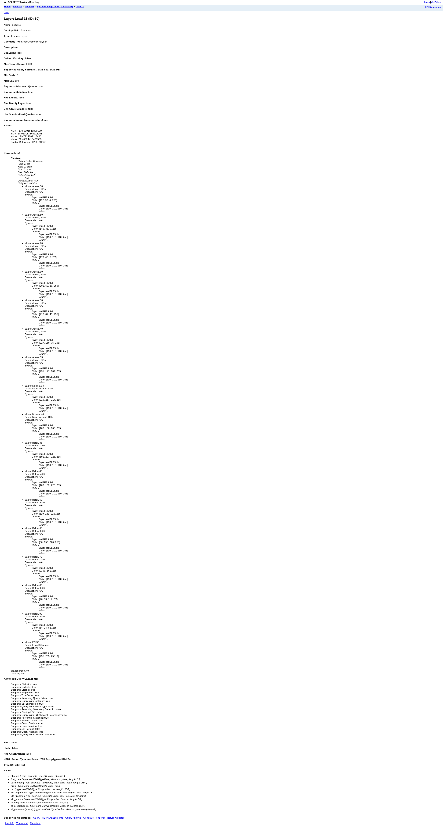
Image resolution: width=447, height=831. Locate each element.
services (17, 6)
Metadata (35, 823)
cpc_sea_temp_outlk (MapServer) (55, 6)
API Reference (433, 7)
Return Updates (115, 817)
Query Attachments (52, 817)
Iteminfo (9, 823)
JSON (6, 13)
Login (427, 2)
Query (36, 817)
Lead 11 (80, 6)
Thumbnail (22, 823)
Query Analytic (73, 817)
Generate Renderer (94, 817)
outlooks (29, 6)
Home (7, 6)
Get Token (436, 2)
